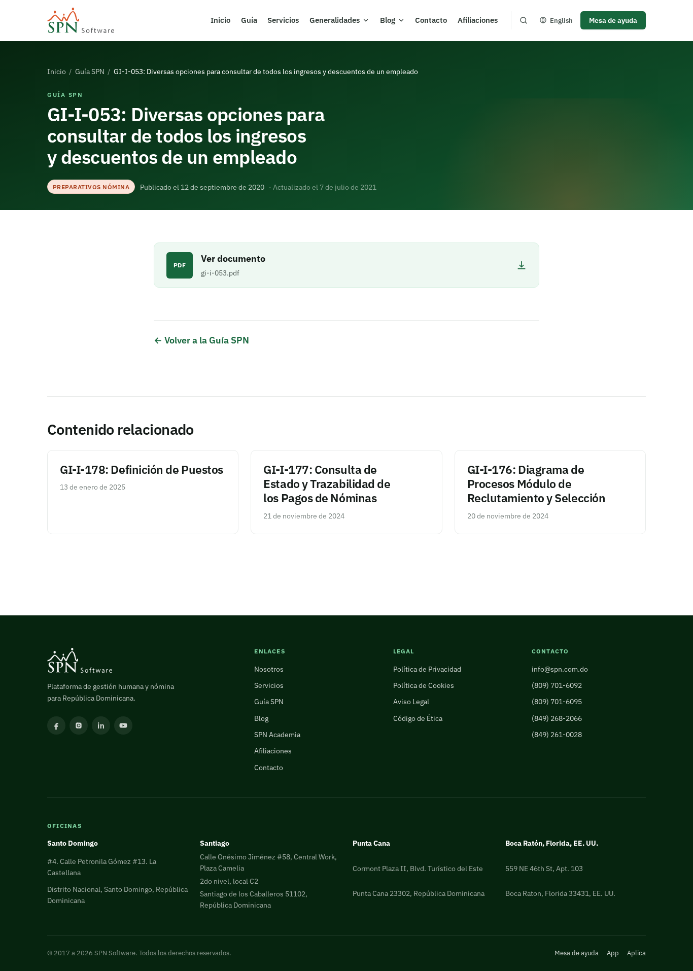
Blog (387, 20)
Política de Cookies (423, 685)
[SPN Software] (80, 20)
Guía (249, 20)
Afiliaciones (478, 20)
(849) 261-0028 (557, 734)
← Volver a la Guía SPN (201, 340)
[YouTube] (123, 725)
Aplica (636, 953)
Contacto (431, 20)
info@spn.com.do (560, 669)
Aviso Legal (411, 701)
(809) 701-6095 (557, 701)
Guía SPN (90, 71)
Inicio (220, 20)
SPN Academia (277, 734)
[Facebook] (56, 725)
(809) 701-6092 (557, 685)
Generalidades (334, 20)
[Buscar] (523, 20)
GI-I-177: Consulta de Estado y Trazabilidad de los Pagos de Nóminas (326, 484)
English (561, 20)
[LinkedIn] (101, 725)
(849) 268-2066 (557, 718)
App (613, 953)
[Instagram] (79, 725)
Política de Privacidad (427, 669)
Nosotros (269, 669)
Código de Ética (417, 718)
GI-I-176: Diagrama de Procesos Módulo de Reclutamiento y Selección (536, 484)
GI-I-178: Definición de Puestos (141, 469)
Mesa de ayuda (613, 20)
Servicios (283, 20)
